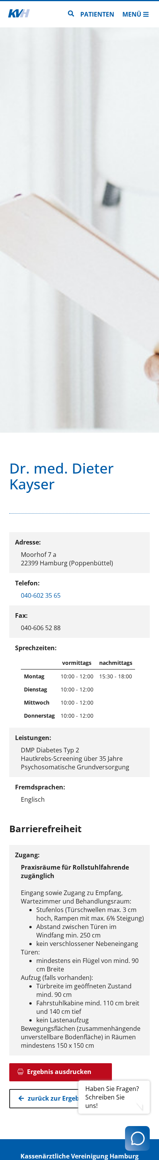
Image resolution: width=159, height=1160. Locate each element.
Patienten (97, 14)
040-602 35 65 (41, 595)
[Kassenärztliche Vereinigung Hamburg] (19, 14)
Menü (131, 14)
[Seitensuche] (71, 14)
